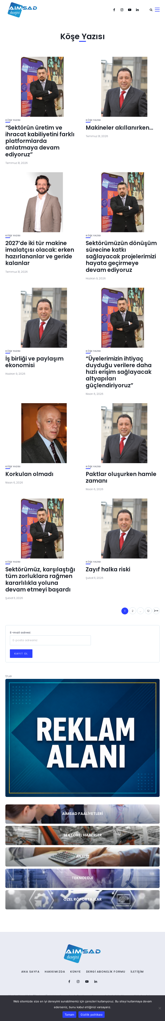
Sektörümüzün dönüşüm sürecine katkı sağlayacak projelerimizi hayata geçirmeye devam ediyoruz (121, 256)
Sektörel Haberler (82, 835)
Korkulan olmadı (29, 474)
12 (148, 611)
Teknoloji (82, 877)
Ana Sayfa (30, 971)
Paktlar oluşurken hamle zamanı (121, 477)
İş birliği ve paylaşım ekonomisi (34, 362)
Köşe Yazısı (12, 120)
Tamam (69, 1014)
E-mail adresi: (20, 632)
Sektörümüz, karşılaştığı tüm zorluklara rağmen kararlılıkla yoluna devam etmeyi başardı (40, 579)
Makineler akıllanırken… (119, 128)
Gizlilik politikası (91, 1014)
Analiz (82, 856)
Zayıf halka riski (108, 569)
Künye (75, 971)
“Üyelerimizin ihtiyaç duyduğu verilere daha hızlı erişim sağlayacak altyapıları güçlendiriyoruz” (119, 372)
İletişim (137, 971)
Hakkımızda (55, 971)
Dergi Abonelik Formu (105, 971)
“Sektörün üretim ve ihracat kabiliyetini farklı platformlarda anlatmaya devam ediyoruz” (40, 141)
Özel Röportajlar (82, 899)
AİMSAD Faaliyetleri (82, 813)
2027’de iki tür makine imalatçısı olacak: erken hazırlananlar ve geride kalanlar (39, 253)
